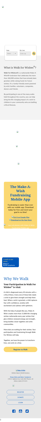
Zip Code (22, 50)
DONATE (21, 397)
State (7, 50)
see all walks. (21, 39)
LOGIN (20, 402)
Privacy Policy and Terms (17, 377)
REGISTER (20, 392)
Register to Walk (20, 349)
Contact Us (28, 377)
